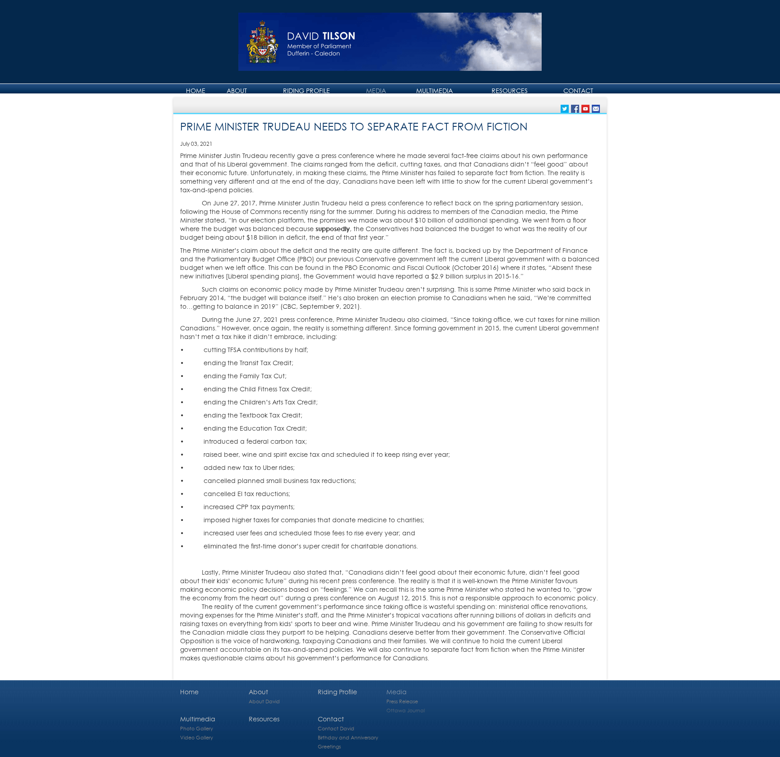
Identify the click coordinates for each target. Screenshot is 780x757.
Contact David (336, 728)
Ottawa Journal (405, 710)
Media (376, 90)
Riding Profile (306, 90)
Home (195, 90)
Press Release (402, 701)
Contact (578, 90)
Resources (510, 90)
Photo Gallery (196, 728)
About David (264, 701)
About (237, 90)
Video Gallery (196, 737)
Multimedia (434, 90)
